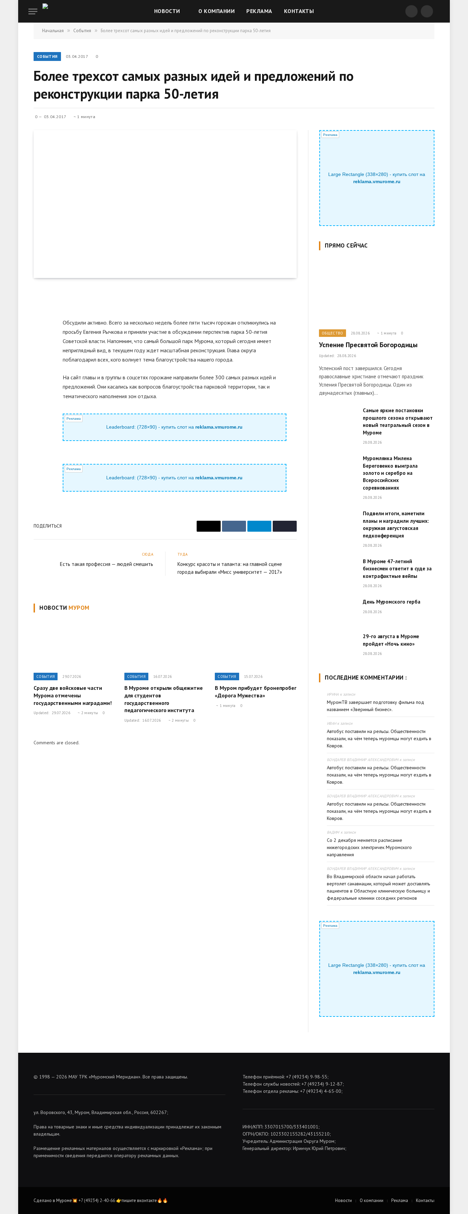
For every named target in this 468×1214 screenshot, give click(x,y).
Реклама (259, 11)
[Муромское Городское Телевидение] (57, 11)
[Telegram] (40, 343)
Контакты (299, 11)
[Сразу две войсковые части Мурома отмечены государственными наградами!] (74, 644)
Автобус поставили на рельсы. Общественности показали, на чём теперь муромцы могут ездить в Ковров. (379, 738)
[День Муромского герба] (338, 610)
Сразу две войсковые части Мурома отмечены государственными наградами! (73, 695)
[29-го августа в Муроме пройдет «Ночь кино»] (338, 645)
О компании (216, 11)
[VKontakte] (40, 327)
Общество (332, 333)
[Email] (40, 311)
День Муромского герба (391, 601)
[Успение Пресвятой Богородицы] (376, 291)
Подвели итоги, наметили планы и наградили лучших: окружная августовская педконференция (396, 524)
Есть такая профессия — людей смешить (106, 564)
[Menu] (32, 11)
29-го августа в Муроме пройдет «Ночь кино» (391, 640)
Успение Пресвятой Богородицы (368, 344)
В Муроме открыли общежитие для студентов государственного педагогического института (163, 698)
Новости (167, 11)
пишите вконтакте (139, 1200)
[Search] (439, 11)
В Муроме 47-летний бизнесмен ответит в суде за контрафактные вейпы (397, 568)
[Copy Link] (40, 358)
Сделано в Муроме (53, 1200)
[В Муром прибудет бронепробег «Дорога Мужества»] (256, 644)
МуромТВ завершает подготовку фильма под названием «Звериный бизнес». (375, 705)
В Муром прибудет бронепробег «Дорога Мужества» (255, 691)
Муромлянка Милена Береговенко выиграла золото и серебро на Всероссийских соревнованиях (390, 473)
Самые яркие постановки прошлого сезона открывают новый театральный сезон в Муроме (398, 421)
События (47, 56)
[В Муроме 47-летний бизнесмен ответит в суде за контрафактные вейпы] (338, 570)
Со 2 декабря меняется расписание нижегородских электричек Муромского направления (369, 847)
